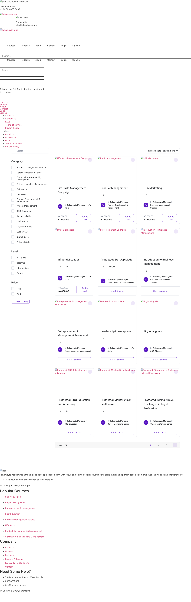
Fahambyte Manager (76, 205)
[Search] (2, 61)
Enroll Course (117, 291)
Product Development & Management (28, 200)
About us (9, 115)
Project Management (27, 206)
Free (19, 288)
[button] (11, 45)
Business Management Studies (31, 167)
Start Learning (160, 291)
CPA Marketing (153, 188)
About (38, 45)
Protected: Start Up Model (117, 259)
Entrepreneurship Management (32, 184)
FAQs (7, 121)
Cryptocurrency (24, 226)
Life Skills (21, 194)
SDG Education (24, 211)
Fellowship (22, 189)
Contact (51, 45)
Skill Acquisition (24, 216)
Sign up (76, 45)
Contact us (10, 118)
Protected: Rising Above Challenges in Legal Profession (159, 404)
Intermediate (23, 268)
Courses (11, 45)
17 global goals (153, 331)
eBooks (26, 45)
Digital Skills (23, 237)
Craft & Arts (22, 221)
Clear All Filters (21, 302)
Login (64, 45)
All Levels (21, 257)
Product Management (114, 188)
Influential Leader (68, 259)
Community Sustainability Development (29, 178)
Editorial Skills (23, 242)
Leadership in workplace (116, 331)
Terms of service (13, 125)
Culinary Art (22, 231)
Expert (20, 273)
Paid (19, 294)
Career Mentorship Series (29, 172)
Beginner (21, 263)
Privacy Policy (12, 128)
